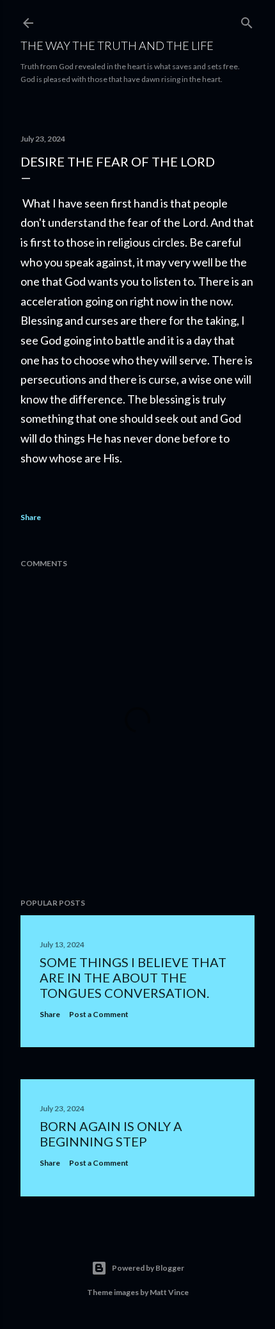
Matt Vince (169, 1292)
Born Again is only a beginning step (111, 1133)
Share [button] (30, 517)
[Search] (247, 20)
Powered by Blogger (148, 1268)
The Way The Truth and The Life (117, 45)
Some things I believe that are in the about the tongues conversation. (133, 977)
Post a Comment (99, 1014)
